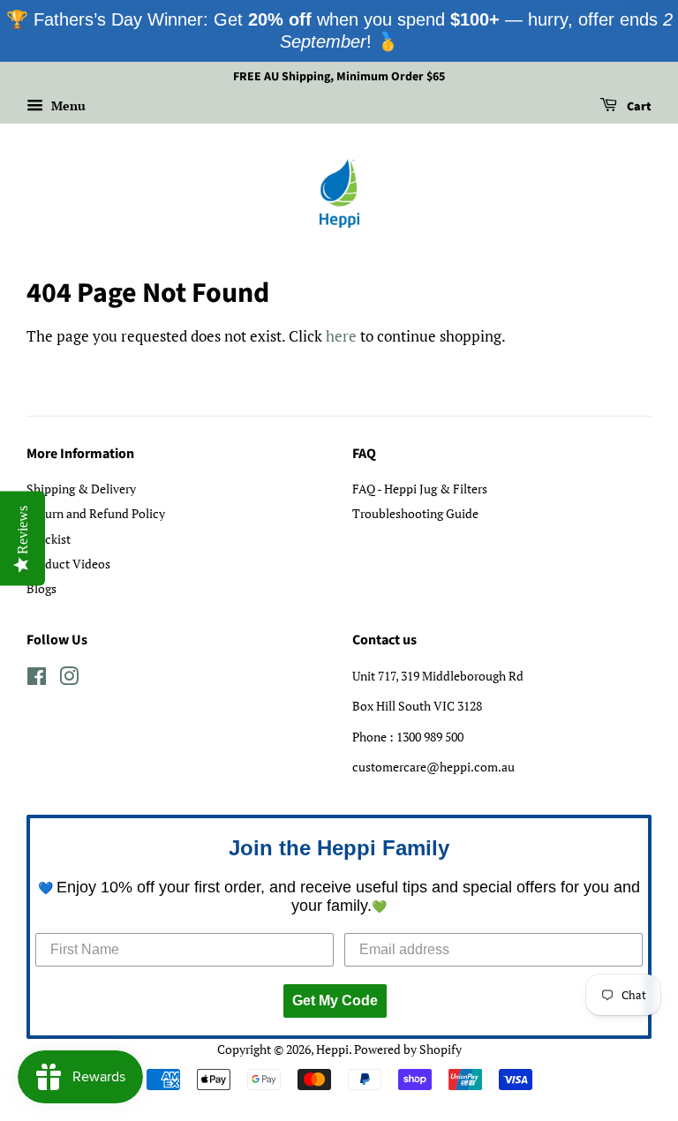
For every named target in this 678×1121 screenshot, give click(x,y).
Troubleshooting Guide (415, 513)
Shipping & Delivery (81, 488)
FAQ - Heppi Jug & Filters (419, 488)
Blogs (41, 588)
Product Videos (68, 563)
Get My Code (335, 1000)
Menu (67, 105)
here (341, 336)
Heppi (332, 1049)
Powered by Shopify (408, 1049)
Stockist (48, 538)
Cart (638, 107)
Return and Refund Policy (95, 513)
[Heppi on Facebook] (36, 679)
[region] (339, 31)
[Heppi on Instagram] (69, 679)
